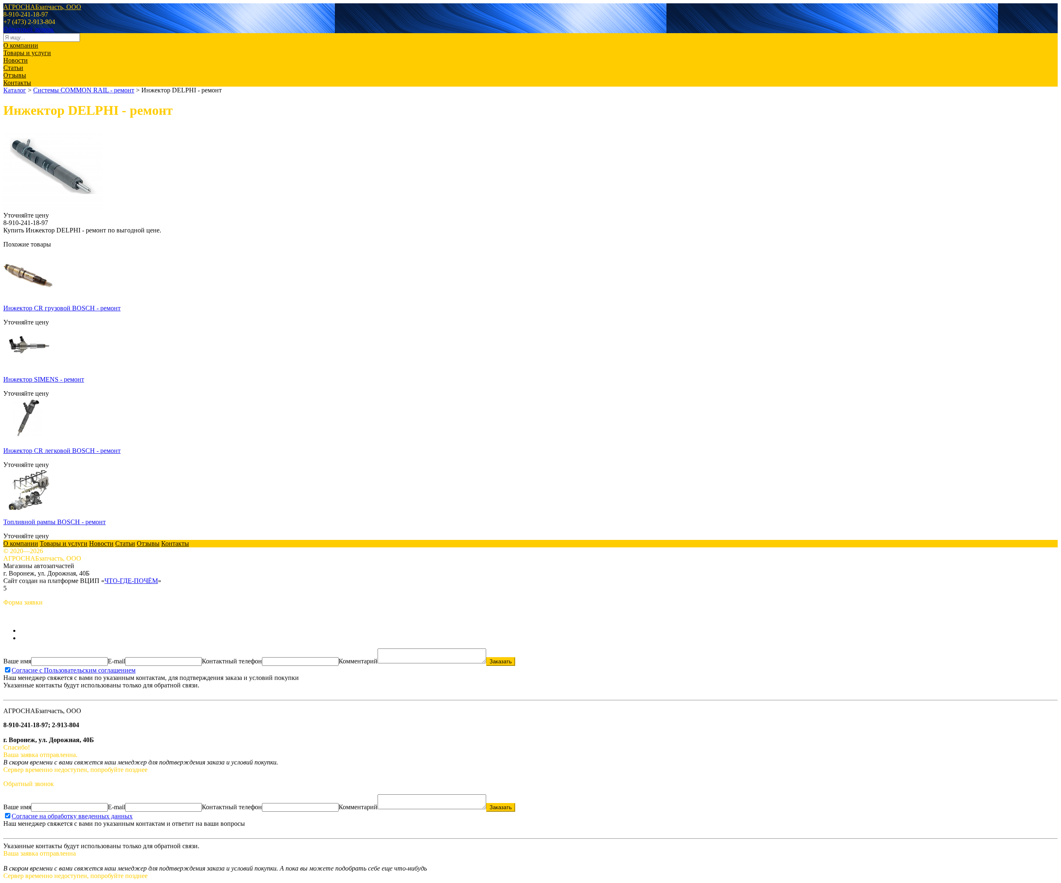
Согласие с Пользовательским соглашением (74, 670)
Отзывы (14, 75)
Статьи (13, 67)
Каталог (14, 90)
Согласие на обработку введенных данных (72, 816)
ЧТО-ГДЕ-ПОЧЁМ (131, 580)
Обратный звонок (28, 29)
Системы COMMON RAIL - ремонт (83, 90)
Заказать (500, 661)
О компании (20, 45)
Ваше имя (17, 661)
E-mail (116, 661)
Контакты (17, 82)
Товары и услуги (27, 52)
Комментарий (358, 661)
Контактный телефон (232, 661)
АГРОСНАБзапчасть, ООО (42, 6)
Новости (15, 60)
